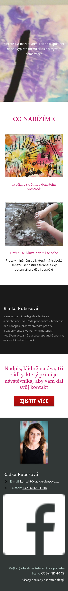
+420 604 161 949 (34, 488)
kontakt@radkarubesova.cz (39, 481)
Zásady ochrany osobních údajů (43, 580)
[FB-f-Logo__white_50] (34, 524)
